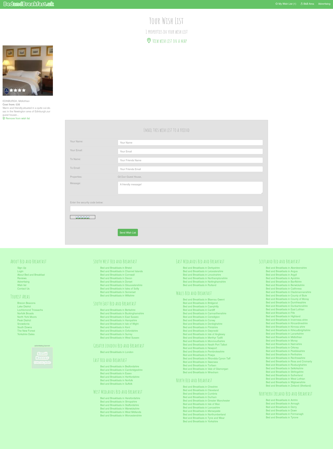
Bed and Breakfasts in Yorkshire (200, 421)
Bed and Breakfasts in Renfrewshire (285, 358)
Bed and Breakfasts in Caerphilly (201, 306)
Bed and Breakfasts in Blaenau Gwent (204, 299)
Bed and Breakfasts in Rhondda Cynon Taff (206, 358)
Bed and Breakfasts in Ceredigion (201, 316)
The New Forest (26, 330)
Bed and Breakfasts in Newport (200, 348)
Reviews (22, 278)
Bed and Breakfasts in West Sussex (119, 337)
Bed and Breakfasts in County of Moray (287, 299)
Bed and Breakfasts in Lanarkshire (285, 333)
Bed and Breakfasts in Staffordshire (119, 405)
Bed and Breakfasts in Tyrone (282, 417)
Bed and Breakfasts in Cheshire (200, 386)
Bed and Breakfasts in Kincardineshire (287, 323)
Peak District (24, 320)
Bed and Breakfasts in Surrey (116, 334)
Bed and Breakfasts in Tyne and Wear (204, 418)
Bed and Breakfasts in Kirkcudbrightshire (288, 330)
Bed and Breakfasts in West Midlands (120, 412)
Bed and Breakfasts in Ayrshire (283, 278)
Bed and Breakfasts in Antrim (282, 400)
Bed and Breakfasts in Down (281, 410)
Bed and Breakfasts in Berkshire (117, 310)
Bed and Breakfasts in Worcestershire (121, 415)
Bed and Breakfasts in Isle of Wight (119, 323)
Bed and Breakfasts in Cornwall (117, 274)
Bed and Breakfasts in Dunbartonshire (287, 306)
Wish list (21, 285)
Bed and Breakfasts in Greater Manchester (206, 400)
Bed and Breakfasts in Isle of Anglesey (204, 334)
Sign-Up (21, 267)
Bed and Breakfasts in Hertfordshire (119, 376)
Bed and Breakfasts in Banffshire (284, 281)
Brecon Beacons (26, 303)
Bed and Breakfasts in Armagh (282, 403)
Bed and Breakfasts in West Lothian (285, 378)
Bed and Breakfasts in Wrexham (200, 372)
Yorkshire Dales (26, 334)
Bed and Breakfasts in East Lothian (285, 309)
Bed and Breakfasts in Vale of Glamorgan (205, 368)
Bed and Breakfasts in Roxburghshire (286, 364)
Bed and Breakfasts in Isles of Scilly (119, 288)
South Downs (24, 327)
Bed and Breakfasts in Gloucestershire (121, 285)
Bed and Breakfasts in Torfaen (199, 365)
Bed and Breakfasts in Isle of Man (201, 404)
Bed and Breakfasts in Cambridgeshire (121, 370)
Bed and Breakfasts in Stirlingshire (285, 371)
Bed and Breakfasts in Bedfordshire (119, 366)
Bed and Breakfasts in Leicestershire (203, 271)
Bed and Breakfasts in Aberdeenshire (286, 267)
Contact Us (23, 288)
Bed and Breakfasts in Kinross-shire (285, 326)
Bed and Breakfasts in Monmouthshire (204, 341)
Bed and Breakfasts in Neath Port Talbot (205, 344)
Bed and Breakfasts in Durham (200, 397)
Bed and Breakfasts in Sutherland (284, 375)
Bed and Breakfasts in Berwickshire (285, 285)
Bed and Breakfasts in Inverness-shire (287, 319)
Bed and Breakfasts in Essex (116, 373)
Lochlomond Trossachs (30, 310)
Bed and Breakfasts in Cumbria (200, 393)
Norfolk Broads (25, 313)
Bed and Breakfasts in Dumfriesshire (286, 302)
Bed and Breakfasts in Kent (115, 327)
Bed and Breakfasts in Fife (280, 312)
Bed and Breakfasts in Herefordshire (120, 398)
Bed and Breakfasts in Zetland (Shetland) (288, 385)
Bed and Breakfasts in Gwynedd (200, 330)
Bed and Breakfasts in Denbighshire (202, 323)
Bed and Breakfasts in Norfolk (116, 380)
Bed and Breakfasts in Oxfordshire (119, 330)
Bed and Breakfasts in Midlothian (284, 337)
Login (20, 271)
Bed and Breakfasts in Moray (282, 340)
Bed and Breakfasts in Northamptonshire (205, 278)
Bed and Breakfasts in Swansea (200, 362)
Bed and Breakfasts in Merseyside (201, 411)
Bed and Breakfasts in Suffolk (116, 383)
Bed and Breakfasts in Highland (283, 316)
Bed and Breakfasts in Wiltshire (117, 295)
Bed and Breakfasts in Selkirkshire (284, 368)
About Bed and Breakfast (31, 274)
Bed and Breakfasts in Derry (281, 407)
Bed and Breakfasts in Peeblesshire (285, 351)
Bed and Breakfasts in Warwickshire (119, 408)
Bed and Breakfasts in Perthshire (284, 354)
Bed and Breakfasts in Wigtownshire (285, 382)
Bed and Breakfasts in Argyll (281, 274)
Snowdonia (23, 323)
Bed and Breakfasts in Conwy (199, 320)
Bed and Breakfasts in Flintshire (200, 327)
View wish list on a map (169, 41)
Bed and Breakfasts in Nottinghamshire (204, 281)
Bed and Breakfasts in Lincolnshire (202, 274)
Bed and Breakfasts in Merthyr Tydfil (203, 337)
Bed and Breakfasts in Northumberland (204, 414)
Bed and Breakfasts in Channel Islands (121, 271)
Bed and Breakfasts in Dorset (116, 281)
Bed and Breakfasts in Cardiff (199, 310)
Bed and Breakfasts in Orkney (282, 347)
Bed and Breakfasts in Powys (199, 355)
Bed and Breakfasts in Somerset (118, 292)
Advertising (23, 281)
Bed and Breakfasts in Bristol (116, 267)
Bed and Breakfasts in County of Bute (286, 295)
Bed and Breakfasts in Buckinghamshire (122, 313)
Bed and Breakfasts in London (116, 352)
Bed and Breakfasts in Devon (116, 278)
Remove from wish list (17, 118)
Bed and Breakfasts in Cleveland (201, 390)
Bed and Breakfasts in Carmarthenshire (204, 313)
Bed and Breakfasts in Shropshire (118, 401)
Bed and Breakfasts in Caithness (284, 288)
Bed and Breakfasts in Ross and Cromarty (289, 361)
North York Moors (27, 316)
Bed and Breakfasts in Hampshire (118, 320)
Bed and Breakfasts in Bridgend (200, 303)
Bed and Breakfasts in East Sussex (119, 316)
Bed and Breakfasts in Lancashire (201, 407)
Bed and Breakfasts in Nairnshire (284, 344)
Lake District (24, 306)
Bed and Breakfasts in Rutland (199, 285)
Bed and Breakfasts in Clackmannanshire (288, 292)
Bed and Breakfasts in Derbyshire (201, 267)
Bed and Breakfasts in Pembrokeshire (203, 351)
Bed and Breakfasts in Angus (282, 271)
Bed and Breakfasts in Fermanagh (285, 414)
